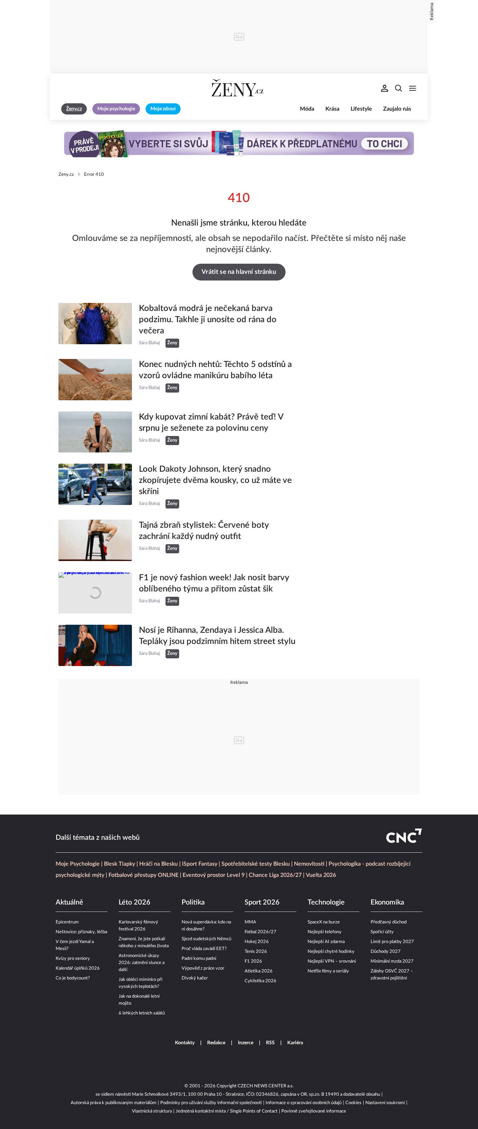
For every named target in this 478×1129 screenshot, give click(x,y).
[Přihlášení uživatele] (385, 88)
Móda (307, 109)
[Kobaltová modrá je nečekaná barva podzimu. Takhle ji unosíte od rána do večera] (95, 325)
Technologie (326, 902)
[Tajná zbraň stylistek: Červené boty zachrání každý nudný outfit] (95, 540)
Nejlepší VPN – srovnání (332, 961)
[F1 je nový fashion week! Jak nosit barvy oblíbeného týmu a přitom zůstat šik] (95, 593)
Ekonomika (387, 902)
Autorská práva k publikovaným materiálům (113, 1103)
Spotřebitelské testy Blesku (256, 864)
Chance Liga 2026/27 (275, 875)
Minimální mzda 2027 (392, 961)
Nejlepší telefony (325, 932)
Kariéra (295, 1042)
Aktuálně (69, 902)
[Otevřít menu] (413, 88)
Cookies (353, 1103)
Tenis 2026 (256, 951)
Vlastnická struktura (152, 1111)
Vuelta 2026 (321, 875)
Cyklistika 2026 (260, 981)
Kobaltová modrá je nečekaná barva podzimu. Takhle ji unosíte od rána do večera (207, 319)
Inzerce (245, 1042)
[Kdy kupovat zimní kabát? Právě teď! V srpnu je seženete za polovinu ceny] (95, 432)
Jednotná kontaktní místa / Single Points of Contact (226, 1111)
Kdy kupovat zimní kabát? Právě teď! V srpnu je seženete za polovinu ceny (211, 422)
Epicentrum (67, 922)
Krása (332, 109)
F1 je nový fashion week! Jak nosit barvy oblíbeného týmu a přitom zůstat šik (214, 583)
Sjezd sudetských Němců (206, 939)
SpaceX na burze (324, 922)
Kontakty (185, 1042)
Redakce (216, 1042)
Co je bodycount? (73, 978)
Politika (193, 902)
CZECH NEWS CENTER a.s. (266, 1086)
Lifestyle (361, 109)
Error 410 (94, 174)
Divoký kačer (195, 978)
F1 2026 (253, 961)
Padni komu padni (199, 958)
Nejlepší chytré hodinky (331, 951)
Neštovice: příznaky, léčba (81, 932)
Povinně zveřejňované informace (313, 1111)
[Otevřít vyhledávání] (399, 88)
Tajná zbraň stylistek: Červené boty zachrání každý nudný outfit (204, 531)
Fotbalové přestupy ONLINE (143, 875)
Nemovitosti (309, 864)
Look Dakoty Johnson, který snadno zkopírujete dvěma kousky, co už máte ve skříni (215, 480)
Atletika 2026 (259, 971)
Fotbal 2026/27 (260, 932)
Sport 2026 (262, 902)
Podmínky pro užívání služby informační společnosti (211, 1103)
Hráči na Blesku (158, 864)
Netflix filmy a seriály (328, 971)
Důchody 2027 (386, 951)
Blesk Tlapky (119, 864)
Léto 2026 (134, 902)
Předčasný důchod (389, 922)
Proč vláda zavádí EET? (204, 949)
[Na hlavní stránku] (239, 88)
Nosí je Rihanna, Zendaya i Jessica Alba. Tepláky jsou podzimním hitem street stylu (217, 636)
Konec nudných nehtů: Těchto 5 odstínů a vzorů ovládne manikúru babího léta (215, 370)
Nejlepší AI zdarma (326, 942)
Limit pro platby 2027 (392, 942)
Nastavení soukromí (385, 1103)
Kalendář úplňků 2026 (78, 968)
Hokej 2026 (257, 942)
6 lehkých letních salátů (142, 1013)
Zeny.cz (66, 174)
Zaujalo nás (397, 109)
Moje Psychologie (78, 864)
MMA (250, 922)
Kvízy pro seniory (73, 958)
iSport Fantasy (199, 864)
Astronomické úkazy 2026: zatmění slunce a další (141, 963)
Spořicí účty (382, 932)
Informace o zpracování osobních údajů (304, 1103)
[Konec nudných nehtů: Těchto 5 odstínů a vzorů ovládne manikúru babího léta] (95, 379)
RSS (270, 1042)
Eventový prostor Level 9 (214, 875)
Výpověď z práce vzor (203, 968)
